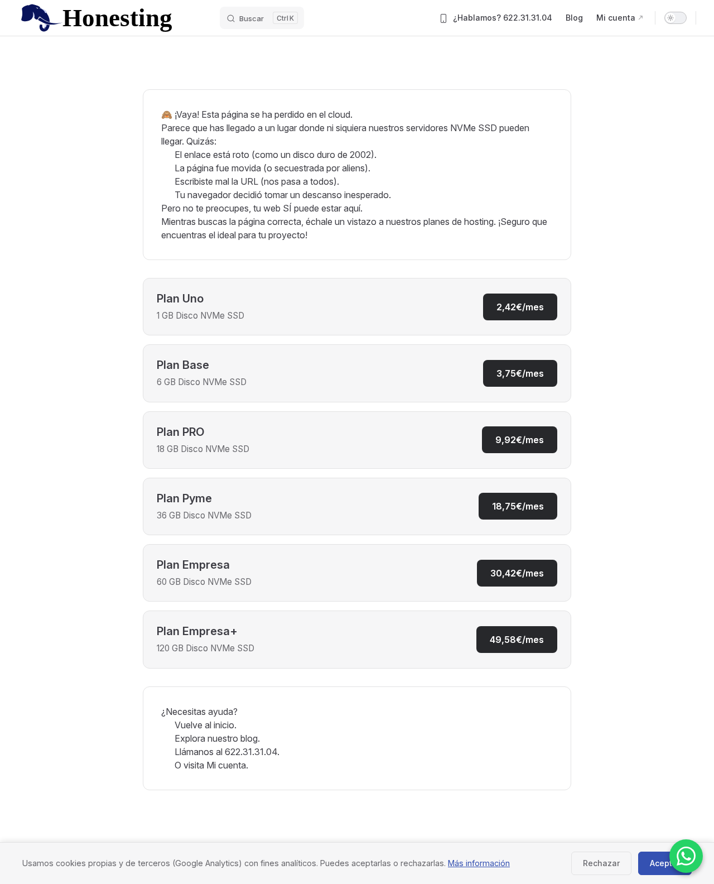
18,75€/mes (518, 506)
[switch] (675, 18)
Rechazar (601, 863)
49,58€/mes (517, 639)
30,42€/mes (517, 573)
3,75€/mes (520, 373)
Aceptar (665, 863)
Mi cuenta (226, 765)
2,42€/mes (520, 307)
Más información (479, 863)
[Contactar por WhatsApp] (686, 856)
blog (249, 738)
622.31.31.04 (251, 751)
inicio (224, 725)
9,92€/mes (519, 439)
